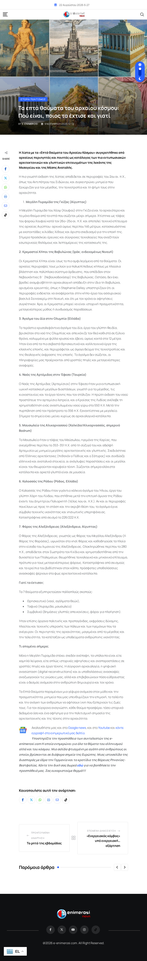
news (82, 728)
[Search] (142, 14)
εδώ (80, 765)
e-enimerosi (30, 123)
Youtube (104, 728)
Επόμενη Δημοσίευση (101, 830)
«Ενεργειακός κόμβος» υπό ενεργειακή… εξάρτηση (103, 841)
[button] (117, 867)
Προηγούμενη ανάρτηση (40, 835)
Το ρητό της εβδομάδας (44, 843)
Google (73, 728)
